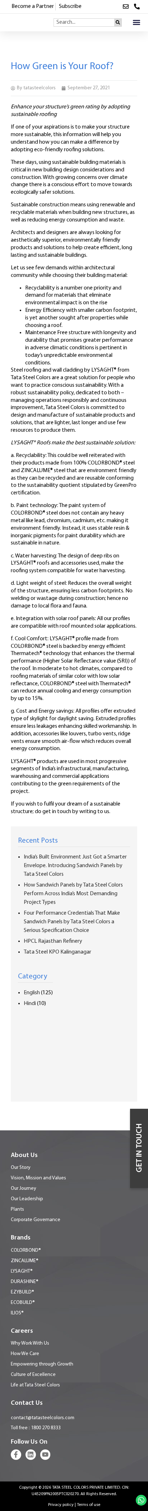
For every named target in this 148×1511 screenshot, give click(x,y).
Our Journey (23, 1188)
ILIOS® (17, 1313)
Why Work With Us (30, 1343)
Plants (17, 1209)
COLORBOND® (26, 1250)
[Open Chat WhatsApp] (141, 1500)
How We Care (25, 1354)
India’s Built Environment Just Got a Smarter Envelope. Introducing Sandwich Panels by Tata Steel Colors (75, 865)
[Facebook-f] (16, 1454)
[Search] (117, 22)
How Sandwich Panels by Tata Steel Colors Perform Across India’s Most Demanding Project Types (73, 893)
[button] (136, 22)
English (32, 993)
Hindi (30, 1003)
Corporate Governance (35, 1220)
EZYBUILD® (22, 1292)
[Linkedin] (31, 1454)
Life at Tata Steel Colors (35, 1385)
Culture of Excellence (33, 1374)
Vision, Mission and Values (38, 1178)
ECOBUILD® (23, 1302)
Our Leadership (27, 1199)
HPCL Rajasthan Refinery (53, 941)
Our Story (21, 1167)
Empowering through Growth (42, 1364)
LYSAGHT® (22, 1271)
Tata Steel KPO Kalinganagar (57, 952)
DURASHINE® (24, 1281)
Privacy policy (61, 1505)
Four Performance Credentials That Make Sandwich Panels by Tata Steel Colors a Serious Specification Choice (72, 921)
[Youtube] (45, 1454)
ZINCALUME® (24, 1261)
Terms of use (88, 1505)
